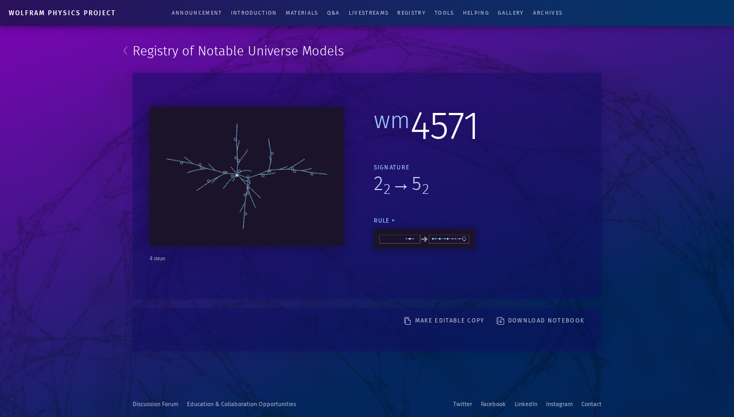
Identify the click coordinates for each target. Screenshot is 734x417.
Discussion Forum (155, 404)
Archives (548, 13)
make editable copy (450, 321)
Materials (302, 13)
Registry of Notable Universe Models (238, 51)
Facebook (493, 404)
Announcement (197, 13)
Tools (444, 13)
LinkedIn (526, 404)
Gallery (511, 13)
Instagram (559, 404)
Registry (411, 13)
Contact (591, 404)
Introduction (254, 13)
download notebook (546, 321)
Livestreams (369, 13)
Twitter (462, 404)
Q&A (333, 13)
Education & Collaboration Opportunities (241, 404)
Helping (476, 13)
